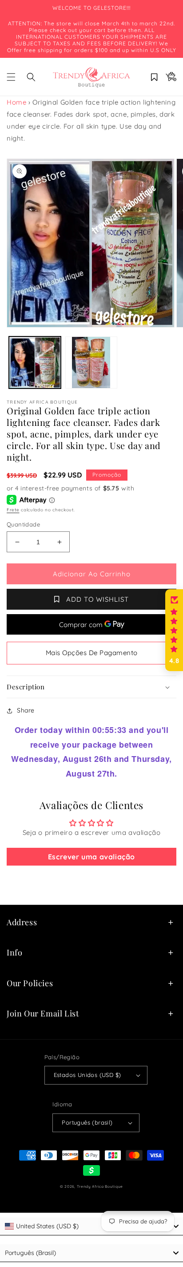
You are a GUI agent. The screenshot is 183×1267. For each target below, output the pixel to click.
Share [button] (26, 710)
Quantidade (23, 524)
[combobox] (91, 1226)
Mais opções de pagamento (92, 652)
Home (16, 102)
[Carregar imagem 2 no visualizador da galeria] (91, 362)
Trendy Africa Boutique (100, 1186)
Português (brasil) (87, 1122)
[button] (11, 77)
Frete (13, 510)
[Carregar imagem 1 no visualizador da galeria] (35, 362)
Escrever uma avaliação (91, 856)
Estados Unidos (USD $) (87, 1074)
